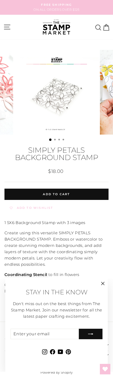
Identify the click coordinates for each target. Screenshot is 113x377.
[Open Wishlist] (105, 369)
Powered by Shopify (56, 372)
